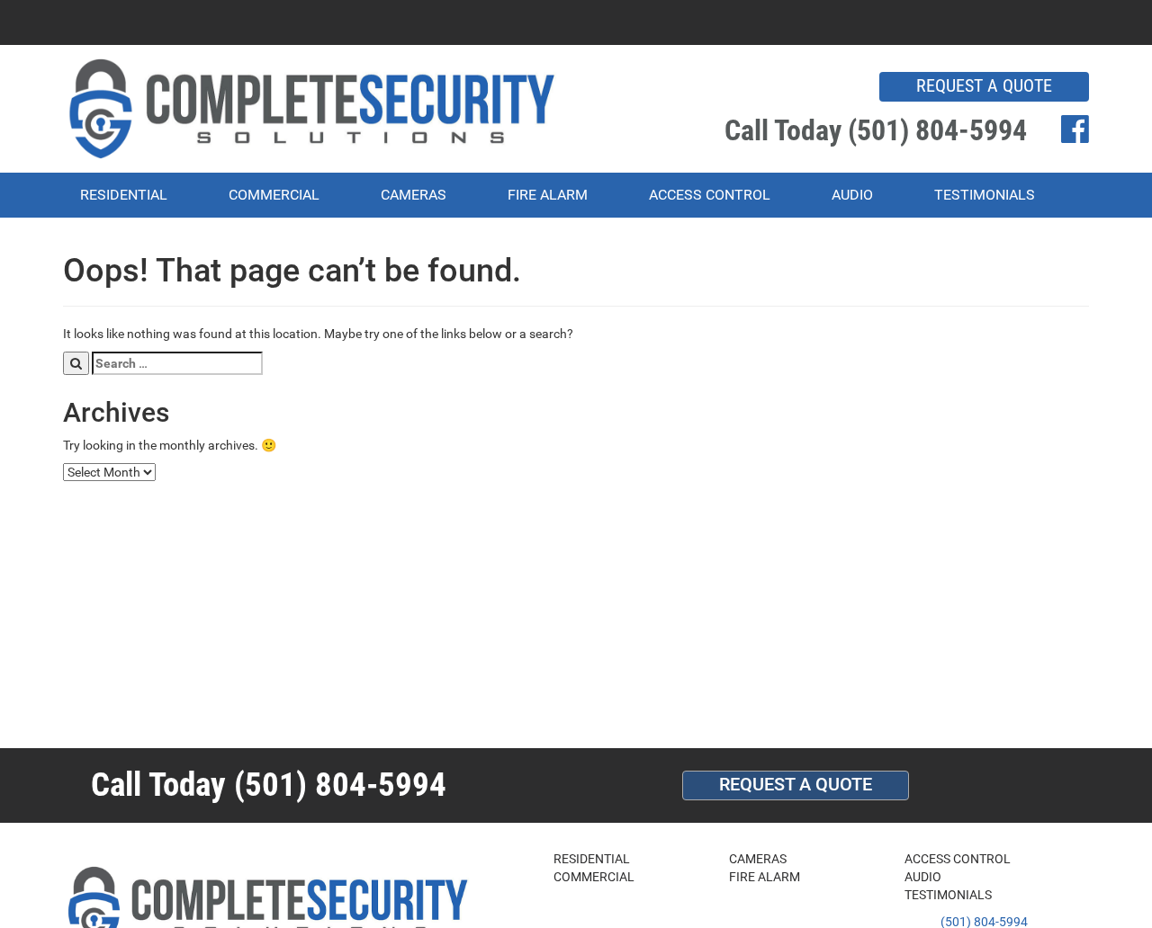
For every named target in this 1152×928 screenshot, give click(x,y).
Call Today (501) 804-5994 (875, 130)
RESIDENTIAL (123, 194)
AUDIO (852, 194)
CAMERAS (413, 194)
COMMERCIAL (274, 194)
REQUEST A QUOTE (984, 85)
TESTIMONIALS (984, 194)
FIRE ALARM (548, 194)
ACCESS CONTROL (709, 194)
